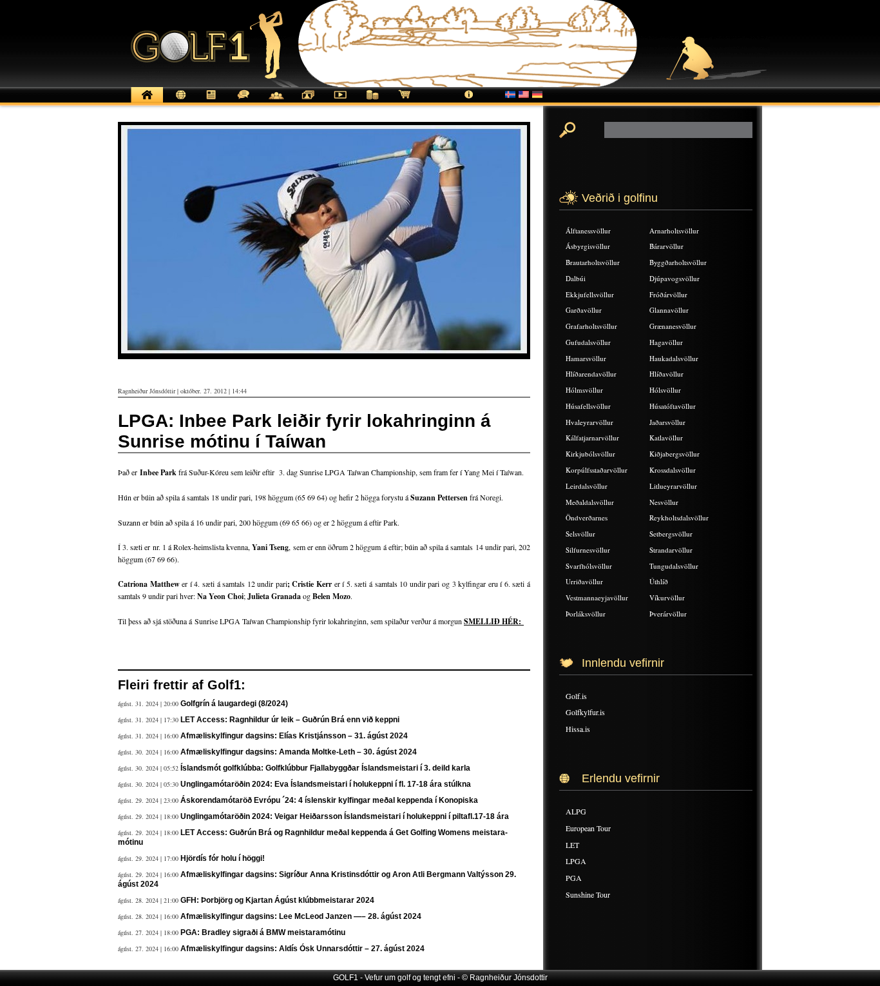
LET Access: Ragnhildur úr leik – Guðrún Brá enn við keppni (289, 719)
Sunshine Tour (588, 894)
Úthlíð (658, 581)
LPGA (576, 861)
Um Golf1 (469, 101)
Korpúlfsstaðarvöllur (596, 470)
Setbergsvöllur (671, 533)
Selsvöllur (580, 533)
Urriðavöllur (584, 581)
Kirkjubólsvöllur (590, 453)
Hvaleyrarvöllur (589, 422)
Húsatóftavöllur (672, 406)
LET (572, 845)
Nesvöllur (663, 502)
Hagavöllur (666, 342)
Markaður (372, 101)
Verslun (404, 101)
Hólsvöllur (665, 390)
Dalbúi (576, 278)
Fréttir (179, 101)
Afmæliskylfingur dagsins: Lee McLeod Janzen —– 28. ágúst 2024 (300, 916)
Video (340, 101)
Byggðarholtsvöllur (678, 262)
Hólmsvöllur (584, 390)
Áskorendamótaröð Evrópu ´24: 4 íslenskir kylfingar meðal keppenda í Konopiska (329, 800)
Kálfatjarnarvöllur (592, 437)
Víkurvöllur (667, 597)
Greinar (211, 101)
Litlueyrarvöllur (673, 486)
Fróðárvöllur (668, 294)
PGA (574, 878)
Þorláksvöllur (586, 613)
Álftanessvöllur (588, 230)
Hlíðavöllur (666, 374)
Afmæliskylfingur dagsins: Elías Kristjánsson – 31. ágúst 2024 (294, 735)
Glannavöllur (669, 310)
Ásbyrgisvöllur (588, 246)
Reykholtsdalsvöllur (679, 517)
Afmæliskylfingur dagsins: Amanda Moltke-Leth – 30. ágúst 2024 (298, 751)
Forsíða (147, 101)
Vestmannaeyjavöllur (597, 597)
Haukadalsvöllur (673, 358)
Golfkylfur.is (585, 712)
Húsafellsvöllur (588, 406)
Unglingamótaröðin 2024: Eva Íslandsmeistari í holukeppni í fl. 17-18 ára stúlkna (325, 784)
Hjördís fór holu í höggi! (222, 858)
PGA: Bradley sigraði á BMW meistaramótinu (262, 932)
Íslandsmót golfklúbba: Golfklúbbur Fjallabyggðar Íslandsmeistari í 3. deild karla (325, 768)
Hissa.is (578, 729)
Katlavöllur (666, 437)
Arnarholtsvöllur (674, 230)
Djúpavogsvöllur (674, 278)
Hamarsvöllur (586, 358)
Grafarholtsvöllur (591, 326)
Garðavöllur (584, 310)
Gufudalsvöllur (588, 342)
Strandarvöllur (671, 550)
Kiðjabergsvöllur (674, 453)
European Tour (588, 828)
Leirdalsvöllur (586, 486)
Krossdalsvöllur (672, 470)
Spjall (243, 101)
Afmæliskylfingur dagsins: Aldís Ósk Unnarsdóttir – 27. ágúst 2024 (302, 948)
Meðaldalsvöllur (590, 502)
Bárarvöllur (666, 246)
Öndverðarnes (586, 517)
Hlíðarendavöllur (591, 374)
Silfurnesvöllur (588, 550)
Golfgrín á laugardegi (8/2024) (234, 703)
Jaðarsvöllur (667, 422)
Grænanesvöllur (672, 326)
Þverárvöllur (668, 613)
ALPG (576, 811)
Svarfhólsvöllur (589, 566)
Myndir (308, 101)
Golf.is (576, 696)
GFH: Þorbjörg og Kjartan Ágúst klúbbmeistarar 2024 (277, 900)
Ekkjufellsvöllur (590, 294)
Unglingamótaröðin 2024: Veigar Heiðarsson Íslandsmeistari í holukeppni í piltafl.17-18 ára (344, 816)
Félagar (276, 101)
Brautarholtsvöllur (593, 262)
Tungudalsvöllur (673, 566)
